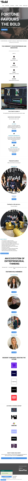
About (3, 5)
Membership (7, 5)
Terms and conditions (14, 476)
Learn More (4, 29)
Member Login (25, 5)
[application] (14, 96)
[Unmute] (24, 108)
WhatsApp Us (7, 476)
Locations (16, 5)
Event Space (12, 5)
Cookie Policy (14, 477)
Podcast (20, 5)
